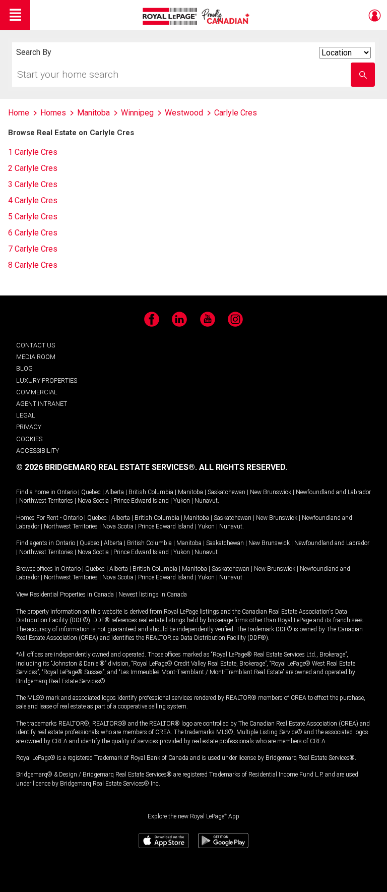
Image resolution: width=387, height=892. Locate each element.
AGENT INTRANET (41, 403)
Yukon (181, 500)
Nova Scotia (93, 500)
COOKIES (29, 439)
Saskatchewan (226, 492)
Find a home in (35, 492)
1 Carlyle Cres (32, 152)
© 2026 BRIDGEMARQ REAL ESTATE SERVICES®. (106, 467)
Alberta (114, 492)
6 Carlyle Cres (32, 232)
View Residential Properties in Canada (65, 594)
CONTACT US (35, 345)
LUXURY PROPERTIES (46, 380)
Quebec (91, 492)
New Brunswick (270, 492)
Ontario (67, 492)
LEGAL (25, 415)
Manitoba (190, 492)
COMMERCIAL (36, 392)
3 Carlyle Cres (32, 184)
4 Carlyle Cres (32, 200)
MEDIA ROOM (35, 357)
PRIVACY (28, 427)
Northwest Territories (46, 500)
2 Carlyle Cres (32, 168)
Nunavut (206, 500)
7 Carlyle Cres (32, 249)
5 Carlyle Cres (32, 216)
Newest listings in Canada (152, 594)
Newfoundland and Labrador (333, 492)
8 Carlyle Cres (32, 265)
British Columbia (150, 492)
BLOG (24, 368)
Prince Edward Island (141, 500)
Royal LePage (197, 16)
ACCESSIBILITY (37, 450)
